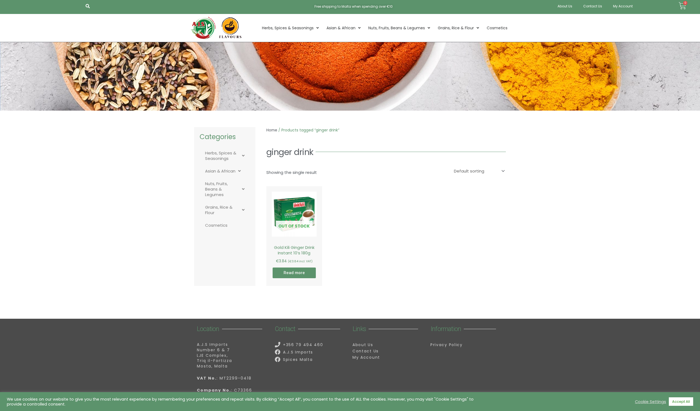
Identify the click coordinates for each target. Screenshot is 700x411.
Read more (294, 272)
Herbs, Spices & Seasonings (288, 28)
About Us (565, 6)
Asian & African (340, 28)
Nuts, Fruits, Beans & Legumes (396, 28)
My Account (623, 6)
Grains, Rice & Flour (456, 28)
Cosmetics (497, 28)
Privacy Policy (446, 344)
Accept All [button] (681, 401)
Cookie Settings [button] (650, 401)
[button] (87, 6)
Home (271, 130)
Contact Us (592, 6)
